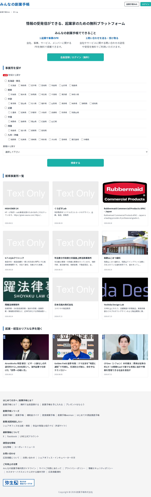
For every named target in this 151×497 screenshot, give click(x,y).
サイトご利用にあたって (50, 468)
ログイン (145, 4)
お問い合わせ (29, 457)
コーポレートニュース (24, 446)
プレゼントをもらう (75, 404)
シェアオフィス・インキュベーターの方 (56, 457)
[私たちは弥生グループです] (18, 482)
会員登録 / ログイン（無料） (75, 57)
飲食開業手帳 (48, 415)
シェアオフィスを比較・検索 (16, 425)
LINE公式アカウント (29, 436)
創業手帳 (19, 415)
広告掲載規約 (54, 471)
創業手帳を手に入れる (52, 404)
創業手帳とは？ (10, 404)
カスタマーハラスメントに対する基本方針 (25, 471)
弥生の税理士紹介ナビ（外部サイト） (50, 425)
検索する (75, 163)
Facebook (12, 436)
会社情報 (7, 446)
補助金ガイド (33, 415)
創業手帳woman (66, 415)
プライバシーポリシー (75, 468)
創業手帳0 (7, 415)
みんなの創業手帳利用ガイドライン (19, 468)
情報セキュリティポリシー (100, 468)
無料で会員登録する (29, 404)
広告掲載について (11, 457)
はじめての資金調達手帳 (88, 415)
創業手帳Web (131, 4)
